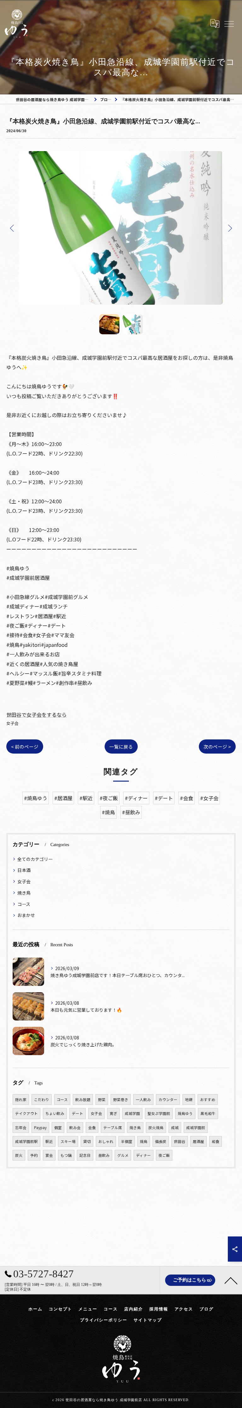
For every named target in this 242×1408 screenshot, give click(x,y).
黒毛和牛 (208, 1113)
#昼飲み (131, 812)
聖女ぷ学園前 (158, 1113)
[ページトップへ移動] (231, 1280)
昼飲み (104, 1155)
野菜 (102, 1099)
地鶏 (189, 1099)
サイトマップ (148, 1320)
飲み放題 (82, 1099)
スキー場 (68, 1141)
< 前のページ (24, 746)
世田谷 (179, 1141)
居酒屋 (198, 1141)
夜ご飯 (164, 1155)
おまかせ (26, 915)
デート (77, 1113)
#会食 (186, 798)
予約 (34, 1155)
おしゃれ (105, 1141)
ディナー (143, 1155)
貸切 (87, 1141)
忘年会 (20, 1127)
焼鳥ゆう (185, 1113)
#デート (164, 798)
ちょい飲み (54, 1113)
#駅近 (86, 798)
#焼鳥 (108, 812)
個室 (58, 1127)
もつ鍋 (66, 1155)
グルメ (123, 1155)
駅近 (49, 1141)
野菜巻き (120, 1099)
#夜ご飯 (109, 798)
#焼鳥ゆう (35, 798)
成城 (175, 1127)
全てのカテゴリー (35, 859)
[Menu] (229, 23)
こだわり (41, 1099)
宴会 (49, 1155)
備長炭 (160, 1141)
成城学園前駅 (26, 1141)
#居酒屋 (63, 798)
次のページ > (217, 746)
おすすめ (207, 1099)
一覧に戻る (121, 746)
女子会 (12, 723)
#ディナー (136, 798)
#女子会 (209, 798)
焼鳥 (143, 1141)
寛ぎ (113, 1113)
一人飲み (143, 1099)
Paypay (40, 1127)
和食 (215, 1141)
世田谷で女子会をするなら (36, 714)
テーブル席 (112, 1127)
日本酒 (24, 870)
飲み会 (75, 1127)
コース (23, 904)
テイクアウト (26, 1113)
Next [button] (229, 228)
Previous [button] (12, 228)
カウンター (167, 1099)
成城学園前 (195, 1127)
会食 (92, 1127)
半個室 (126, 1141)
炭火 (19, 1155)
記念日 (85, 1155)
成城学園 (132, 1113)
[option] (121, 227)
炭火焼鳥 (156, 1127)
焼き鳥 (24, 893)
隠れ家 (20, 1099)
